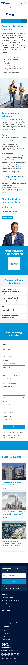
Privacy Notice (12, 658)
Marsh (4, 630)
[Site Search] (21, 2)
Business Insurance (7, 598)
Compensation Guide (6, 661)
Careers (4, 617)
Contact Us (5, 620)
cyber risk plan (19, 148)
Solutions (9, 21)
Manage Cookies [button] (17, 661)
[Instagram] (5, 654)
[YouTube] (15, 654)
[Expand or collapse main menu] (25, 2)
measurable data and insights (13, 165)
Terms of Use (5, 658)
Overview (4, 21)
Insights (17, 21)
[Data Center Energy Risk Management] (14, 472)
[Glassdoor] (2, 654)
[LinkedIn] (18, 654)
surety (6, 137)
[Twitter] (8, 654)
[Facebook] (12, 654)
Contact (24, 21)
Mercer (4, 636)
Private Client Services (8, 604)
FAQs (13, 21)
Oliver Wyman (6, 639)
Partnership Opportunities (10, 623)
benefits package (20, 166)
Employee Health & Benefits (10, 601)
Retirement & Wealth (8, 607)
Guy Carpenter (6, 633)
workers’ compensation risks (16, 176)
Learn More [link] (7, 218)
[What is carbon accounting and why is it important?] (14, 501)
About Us (4, 614)
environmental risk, (7, 189)
